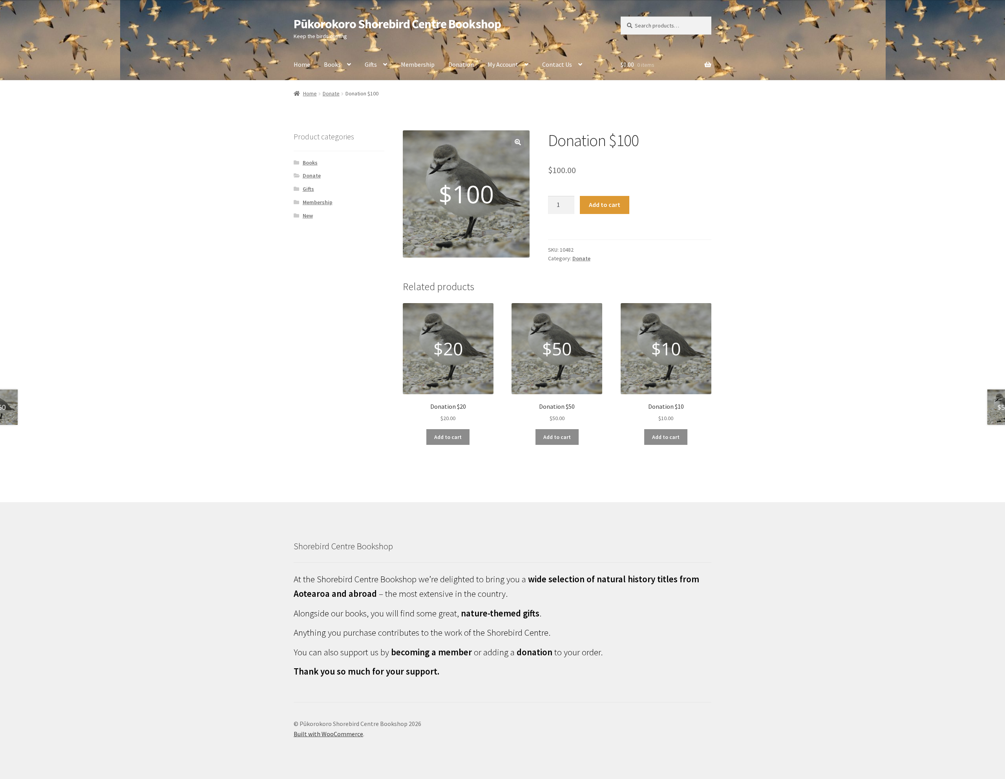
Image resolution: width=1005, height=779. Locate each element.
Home (302, 64)
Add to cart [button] (448, 437)
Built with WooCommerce (328, 734)
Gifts (371, 64)
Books (332, 64)
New (308, 215)
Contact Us (557, 64)
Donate (331, 93)
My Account (503, 64)
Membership (418, 64)
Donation (461, 64)
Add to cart (604, 204)
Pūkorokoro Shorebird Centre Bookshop (397, 24)
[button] (518, 142)
